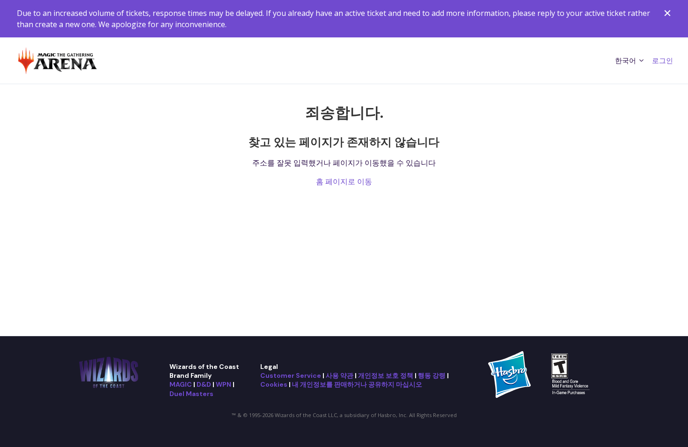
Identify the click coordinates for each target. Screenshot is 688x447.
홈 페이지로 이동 (344, 181)
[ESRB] (571, 373)
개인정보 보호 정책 (385, 375)
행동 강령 (432, 375)
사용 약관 (339, 375)
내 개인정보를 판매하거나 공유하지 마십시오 (357, 384)
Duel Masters (191, 393)
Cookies (273, 384)
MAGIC (180, 384)
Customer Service (290, 375)
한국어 (626, 60)
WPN (223, 384)
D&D (204, 384)
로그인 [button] (662, 60)
